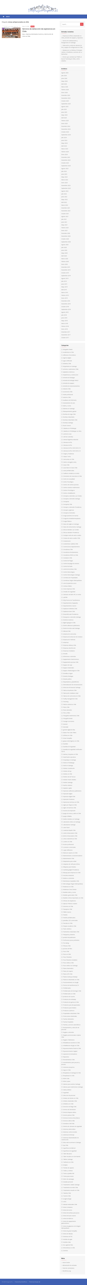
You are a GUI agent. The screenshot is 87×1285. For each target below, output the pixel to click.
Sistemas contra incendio (70, 1132)
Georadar (65, 727)
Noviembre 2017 (66, 335)
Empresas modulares (69, 651)
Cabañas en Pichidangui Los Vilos (72, 431)
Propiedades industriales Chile (71, 1013)
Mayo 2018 (64, 320)
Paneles (65, 915)
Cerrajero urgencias (68, 510)
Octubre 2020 (65, 239)
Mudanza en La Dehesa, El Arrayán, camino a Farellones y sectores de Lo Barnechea (71, 52)
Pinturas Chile (67, 946)
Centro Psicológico (68, 482)
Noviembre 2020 (66, 236)
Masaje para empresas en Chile (71, 872)
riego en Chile (67, 1070)
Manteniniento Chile (68, 858)
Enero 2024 (64, 154)
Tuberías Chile (67, 1193)
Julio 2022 (64, 194)
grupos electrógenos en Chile (71, 741)
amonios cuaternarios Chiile (70, 369)
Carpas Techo (67, 456)
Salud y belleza (67, 1090)
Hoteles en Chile (67, 774)
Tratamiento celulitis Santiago (71, 1184)
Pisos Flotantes (67, 957)
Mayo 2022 (64, 199)
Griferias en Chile (67, 735)
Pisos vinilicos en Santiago (70, 965)
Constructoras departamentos (71, 546)
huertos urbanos (67, 785)
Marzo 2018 (64, 323)
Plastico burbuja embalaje (70, 977)
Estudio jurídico (67, 679)
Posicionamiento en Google (70, 982)
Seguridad (66, 1092)
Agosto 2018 (64, 312)
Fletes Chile (66, 707)
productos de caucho (69, 996)
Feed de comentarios (68, 1268)
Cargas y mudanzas (68, 453)
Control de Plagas (68, 561)
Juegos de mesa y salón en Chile (72, 813)
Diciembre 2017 (65, 332)
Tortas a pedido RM (68, 1173)
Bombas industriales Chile (70, 420)
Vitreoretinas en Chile (69, 1248)
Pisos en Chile (67, 954)
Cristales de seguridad (69, 591)
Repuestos (66, 1057)
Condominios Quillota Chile (70, 544)
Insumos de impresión (69, 810)
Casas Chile (66, 465)
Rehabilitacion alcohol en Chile (71, 1042)
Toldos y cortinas (68, 1170)
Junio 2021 (64, 222)
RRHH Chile (66, 1078)
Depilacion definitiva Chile (70, 608)
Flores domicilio (67, 710)
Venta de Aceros (67, 1210)
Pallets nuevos (67, 912)
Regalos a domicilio (68, 1032)
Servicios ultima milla (69, 1121)
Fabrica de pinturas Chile (70, 690)
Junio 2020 (64, 250)
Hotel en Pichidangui (68, 763)
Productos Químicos (68, 1010)
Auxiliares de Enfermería (69, 400)
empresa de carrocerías (69, 634)
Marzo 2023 (64, 180)
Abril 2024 (64, 146)
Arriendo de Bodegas (69, 377)
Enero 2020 (64, 264)
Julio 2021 (64, 219)
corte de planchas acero (70, 583)
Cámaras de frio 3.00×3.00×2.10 (72, 448)
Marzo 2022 (64, 205)
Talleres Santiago (68, 1159)
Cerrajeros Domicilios (69, 513)
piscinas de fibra (67, 948)
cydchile (65, 597)
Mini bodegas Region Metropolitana (73, 884)
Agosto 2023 (64, 168)
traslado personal (68, 1182)
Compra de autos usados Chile (71, 538)
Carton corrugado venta (69, 462)
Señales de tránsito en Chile (70, 1098)
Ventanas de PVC (67, 1236)
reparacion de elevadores (70, 1054)
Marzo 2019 (64, 292)
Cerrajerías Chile (67, 504)
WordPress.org (67, 1271)
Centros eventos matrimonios (71, 487)
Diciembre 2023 (65, 157)
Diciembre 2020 (65, 233)
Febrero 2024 (65, 151)
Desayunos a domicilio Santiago (72, 617)
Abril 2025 (64, 118)
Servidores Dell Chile (68, 1123)
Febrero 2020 (65, 261)
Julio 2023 (64, 171)
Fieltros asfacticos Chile (69, 704)
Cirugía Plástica (67, 521)
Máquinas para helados (69, 867)
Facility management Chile (70, 699)
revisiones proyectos (69, 1067)
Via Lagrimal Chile (68, 1245)
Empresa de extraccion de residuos (72, 637)
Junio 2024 (64, 140)
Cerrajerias (66, 501)
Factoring (65, 701)
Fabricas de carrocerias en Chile (72, 696)
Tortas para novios (68, 1176)
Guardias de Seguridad (69, 746)
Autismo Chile (67, 397)
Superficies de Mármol (69, 1148)
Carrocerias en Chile (68, 459)
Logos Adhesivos (68, 850)
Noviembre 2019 (66, 270)
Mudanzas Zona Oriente (69, 889)
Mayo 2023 (64, 177)
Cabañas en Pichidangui (69, 428)
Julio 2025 (64, 109)
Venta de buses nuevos (69, 1215)
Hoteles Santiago (68, 782)
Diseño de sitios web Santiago (71, 628)
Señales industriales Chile (70, 1101)
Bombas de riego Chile (69, 414)
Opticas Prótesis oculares (70, 903)
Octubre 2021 (65, 213)
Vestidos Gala (67, 1242)
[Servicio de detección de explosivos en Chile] (11, 32)
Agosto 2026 (64, 73)
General (65, 724)
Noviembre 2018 (66, 304)
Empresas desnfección (69, 648)
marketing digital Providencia (71, 870)
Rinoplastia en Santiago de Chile (72, 1073)
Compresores (67, 541)
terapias (65, 1165)
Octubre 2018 (65, 306)
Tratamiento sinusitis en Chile (71, 1190)
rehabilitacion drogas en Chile (71, 1045)
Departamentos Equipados (70, 603)
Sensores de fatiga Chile (69, 1106)
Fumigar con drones (68, 721)
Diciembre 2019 (65, 267)
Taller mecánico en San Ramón (71, 1156)
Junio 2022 (64, 196)
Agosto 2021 (64, 216)
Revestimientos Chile (69, 1059)
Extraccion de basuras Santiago (71, 687)
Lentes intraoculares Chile (70, 833)
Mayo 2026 (64, 81)
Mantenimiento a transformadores (72, 855)
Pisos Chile (66, 951)
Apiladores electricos (69, 372)
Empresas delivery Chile (69, 645)
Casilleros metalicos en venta (71, 473)
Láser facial (66, 827)
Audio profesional (68, 394)
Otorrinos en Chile (68, 906)
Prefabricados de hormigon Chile (72, 991)
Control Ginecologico (69, 572)
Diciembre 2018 (65, 301)
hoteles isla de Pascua (69, 777)
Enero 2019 (64, 298)
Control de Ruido (67, 566)
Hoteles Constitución (69, 768)
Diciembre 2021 (65, 208)
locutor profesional (68, 844)
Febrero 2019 (65, 295)
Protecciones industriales (70, 1016)
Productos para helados (69, 1008)
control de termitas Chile (70, 569)
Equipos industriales (68, 668)
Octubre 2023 (65, 163)
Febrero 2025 (65, 120)
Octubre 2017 (65, 337)
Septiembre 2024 (66, 135)
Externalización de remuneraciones (72, 684)
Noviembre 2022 (66, 185)
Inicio (8, 16)
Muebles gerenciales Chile (70, 895)
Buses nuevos (67, 425)
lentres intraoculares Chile (70, 836)
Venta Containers (68, 1207)
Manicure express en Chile (70, 853)
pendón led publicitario (69, 937)
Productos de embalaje (69, 999)
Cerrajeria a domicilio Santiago (71, 499)
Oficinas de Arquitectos (69, 901)
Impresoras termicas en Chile (71, 802)
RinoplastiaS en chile (68, 1075)
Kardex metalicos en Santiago (71, 819)
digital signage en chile (69, 622)
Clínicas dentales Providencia (71, 532)
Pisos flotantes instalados (70, 960)
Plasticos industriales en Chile (71, 979)
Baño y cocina (67, 406)
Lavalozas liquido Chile (69, 830)
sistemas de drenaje (68, 1135)
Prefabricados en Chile (69, 994)
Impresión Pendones (69, 799)
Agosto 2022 (64, 191)
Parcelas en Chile (67, 923)
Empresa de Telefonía (69, 639)
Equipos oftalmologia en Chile (71, 670)
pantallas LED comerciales (70, 920)
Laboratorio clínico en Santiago (71, 822)
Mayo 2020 (64, 253)
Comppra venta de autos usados (72, 535)
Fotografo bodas (67, 718)
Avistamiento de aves (69, 403)
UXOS (32, 26)
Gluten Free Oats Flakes (69, 732)
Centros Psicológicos (69, 490)
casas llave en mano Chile (70, 468)
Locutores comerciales (69, 847)
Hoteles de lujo (67, 771)
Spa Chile (65, 1145)
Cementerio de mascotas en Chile (72, 476)
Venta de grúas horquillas (70, 1231)
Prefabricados (67, 988)
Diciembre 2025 (65, 95)
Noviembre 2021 (66, 211)
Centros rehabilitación (69, 493)
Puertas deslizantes (68, 1019)
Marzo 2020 (64, 258)
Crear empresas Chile (69, 589)
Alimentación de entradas (70, 1265)
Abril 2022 (64, 202)
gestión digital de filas (69, 730)
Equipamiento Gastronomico (71, 659)
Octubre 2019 (65, 273)
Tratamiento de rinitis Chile (70, 1187)
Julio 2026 (64, 75)
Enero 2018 (64, 329)
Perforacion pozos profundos (71, 940)
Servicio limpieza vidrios (69, 1112)
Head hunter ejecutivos (69, 757)
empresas (66, 642)
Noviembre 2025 (66, 98)
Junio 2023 (64, 174)
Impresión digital (67, 793)
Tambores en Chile (68, 1162)
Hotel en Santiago (68, 765)
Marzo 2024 (64, 149)
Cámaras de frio (67, 445)
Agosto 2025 (64, 106)
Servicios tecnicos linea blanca (71, 1118)
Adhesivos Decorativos (69, 355)
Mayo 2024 (64, 143)
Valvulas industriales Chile (70, 1204)
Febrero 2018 (65, 326)
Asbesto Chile (67, 389)
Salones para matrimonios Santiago (73, 1087)
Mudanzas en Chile (68, 886)
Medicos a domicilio (68, 878)
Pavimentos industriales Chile (71, 932)
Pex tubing (66, 943)
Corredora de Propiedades (70, 577)
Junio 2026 (64, 78)
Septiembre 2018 (66, 309)
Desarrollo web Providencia (70, 614)
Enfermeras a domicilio (69, 656)
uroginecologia (67, 1199)
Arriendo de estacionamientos (71, 386)
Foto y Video (66, 713)
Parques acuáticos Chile (69, 926)
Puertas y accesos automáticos (71, 1025)
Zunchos (65, 1250)
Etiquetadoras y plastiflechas (71, 682)
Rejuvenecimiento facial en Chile (72, 1048)
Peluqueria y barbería (69, 934)
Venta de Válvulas (68, 1234)
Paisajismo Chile (67, 909)
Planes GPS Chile (67, 974)
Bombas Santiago (68, 423)
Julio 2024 (64, 137)
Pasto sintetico (67, 929)
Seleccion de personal (69, 1095)
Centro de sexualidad (69, 479)
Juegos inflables (67, 816)
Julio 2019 (64, 281)
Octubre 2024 (65, 132)
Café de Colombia (68, 437)
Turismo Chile (67, 1196)
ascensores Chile (67, 392)
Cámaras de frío (67, 442)
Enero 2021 (64, 230)
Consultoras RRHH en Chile (70, 555)
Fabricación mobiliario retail (70, 693)
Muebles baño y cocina (69, 892)
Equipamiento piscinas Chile (70, 662)
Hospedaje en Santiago (69, 760)
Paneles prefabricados (69, 917)
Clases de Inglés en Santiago (71, 524)
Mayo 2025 (64, 115)
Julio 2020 (64, 247)
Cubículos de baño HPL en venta (72, 594)
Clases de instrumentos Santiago (72, 527)
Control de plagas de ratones (71, 563)
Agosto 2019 (64, 278)
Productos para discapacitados (71, 1005)
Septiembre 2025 (66, 104)
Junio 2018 (64, 318)
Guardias (65, 744)
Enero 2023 (64, 182)
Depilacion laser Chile (69, 611)
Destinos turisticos (68, 620)
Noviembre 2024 (66, 129)
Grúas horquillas (67, 738)
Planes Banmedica (68, 968)
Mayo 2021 (64, 225)
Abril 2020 (64, 256)
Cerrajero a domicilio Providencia (72, 507)
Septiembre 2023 (66, 166)
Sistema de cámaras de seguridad (72, 1126)
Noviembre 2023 (66, 160)
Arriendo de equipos (68, 383)
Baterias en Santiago (69, 408)
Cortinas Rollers (67, 586)
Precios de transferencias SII (71, 985)
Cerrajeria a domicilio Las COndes (72, 496)
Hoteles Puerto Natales (69, 779)
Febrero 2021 (65, 227)
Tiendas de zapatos (68, 1168)
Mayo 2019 (64, 287)
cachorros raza (67, 434)
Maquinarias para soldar (69, 861)
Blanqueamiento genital (69, 411)
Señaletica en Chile (68, 1104)
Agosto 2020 (64, 244)
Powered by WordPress (21, 1282)
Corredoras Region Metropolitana (72, 580)
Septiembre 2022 (66, 188)
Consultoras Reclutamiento (70, 552)
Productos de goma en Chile (71, 1002)
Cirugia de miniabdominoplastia (71, 518)
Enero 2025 (64, 123)
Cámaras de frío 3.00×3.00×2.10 (72, 451)
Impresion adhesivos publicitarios (72, 791)
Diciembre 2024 (65, 126)
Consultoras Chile (68, 549)
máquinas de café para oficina (71, 864)
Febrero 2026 (65, 89)
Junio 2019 (64, 284)
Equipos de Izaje (67, 665)
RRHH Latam (66, 1081)
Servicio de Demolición (69, 1109)
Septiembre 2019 (66, 275)
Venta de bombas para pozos (71, 1213)
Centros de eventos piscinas (71, 484)
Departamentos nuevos (69, 606)
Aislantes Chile (67, 363)
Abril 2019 (64, 289)
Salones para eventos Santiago (71, 1084)
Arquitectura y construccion (70, 375)
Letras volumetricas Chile (70, 839)
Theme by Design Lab (34, 1282)
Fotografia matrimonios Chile (71, 715)
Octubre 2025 (65, 101)
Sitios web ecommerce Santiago (72, 1142)
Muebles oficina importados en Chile (73, 898)
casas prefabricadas (68, 470)
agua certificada (67, 361)
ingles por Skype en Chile (70, 805)
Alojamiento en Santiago (70, 366)
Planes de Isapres (68, 971)
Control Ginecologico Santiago (71, 575)
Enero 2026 (64, 92)
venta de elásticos (68, 1218)
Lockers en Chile (67, 841)
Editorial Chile (67, 631)
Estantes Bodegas (68, 676)
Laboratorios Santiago (69, 824)
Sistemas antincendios (69, 1129)
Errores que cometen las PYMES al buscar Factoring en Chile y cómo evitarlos (71, 59)
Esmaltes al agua (67, 673)
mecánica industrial (68, 875)
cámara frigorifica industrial (70, 439)
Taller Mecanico (67, 1153)
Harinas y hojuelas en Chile (70, 754)
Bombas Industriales (68, 417)
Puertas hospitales (68, 1022)
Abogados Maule (67, 349)
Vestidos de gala (67, 1239)
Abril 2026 (64, 84)
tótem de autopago (68, 1179)
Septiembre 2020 (66, 242)
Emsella (65, 653)
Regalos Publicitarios (69, 1040)
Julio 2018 (64, 315)
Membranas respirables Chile (71, 881)
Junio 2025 (64, 112)
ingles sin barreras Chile (69, 808)
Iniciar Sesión (66, 1262)
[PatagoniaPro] (43, 9)
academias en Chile (68, 352)
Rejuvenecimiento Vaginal (70, 1051)
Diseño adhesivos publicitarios (71, 625)
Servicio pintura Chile (69, 1115)
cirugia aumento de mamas (70, 515)
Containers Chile (67, 558)
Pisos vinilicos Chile (68, 963)
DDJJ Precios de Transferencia (71, 600)
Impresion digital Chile (69, 796)
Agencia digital (67, 358)
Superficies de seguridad (69, 1151)
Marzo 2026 (64, 87)
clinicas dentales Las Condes (71, 530)
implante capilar (67, 788)
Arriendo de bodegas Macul (70, 380)
